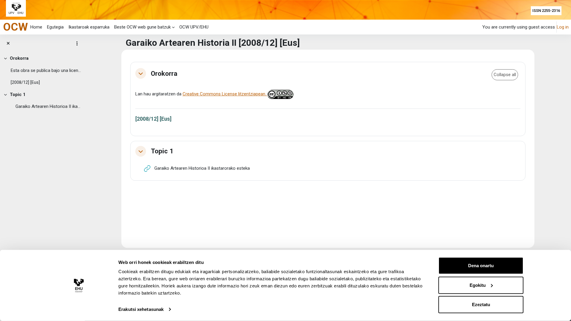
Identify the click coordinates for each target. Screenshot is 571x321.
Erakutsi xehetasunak (141, 309)
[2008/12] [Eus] (25, 82)
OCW (15, 26)
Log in (563, 27)
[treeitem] (42, 70)
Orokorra (19, 58)
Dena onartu (481, 265)
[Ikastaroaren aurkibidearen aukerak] (77, 43)
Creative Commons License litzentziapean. (225, 94)
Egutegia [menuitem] (55, 27)
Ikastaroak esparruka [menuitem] (88, 27)
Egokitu (478, 284)
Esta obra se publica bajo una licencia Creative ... (46, 70)
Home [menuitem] (36, 27)
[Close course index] (8, 43)
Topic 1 (18, 94)
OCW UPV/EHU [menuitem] (193, 27)
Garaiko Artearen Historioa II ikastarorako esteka (48, 106)
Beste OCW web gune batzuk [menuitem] (142, 27)
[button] (140, 73)
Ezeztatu (481, 304)
